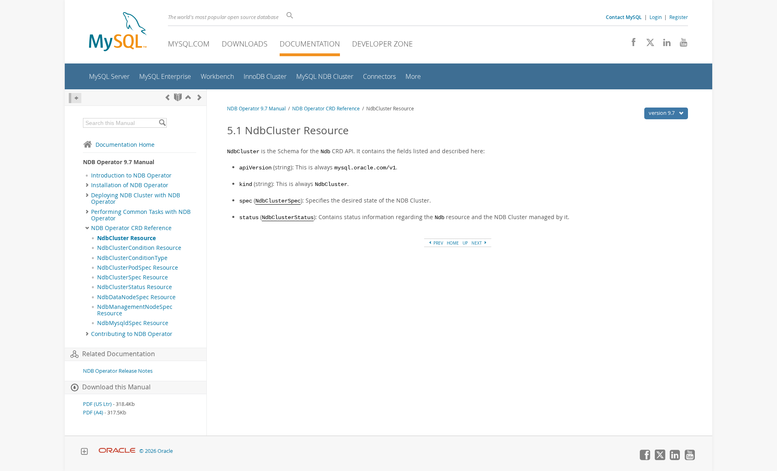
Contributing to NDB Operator (131, 334)
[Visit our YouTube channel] (680, 44)
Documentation (310, 44)
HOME (453, 243)
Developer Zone (382, 44)
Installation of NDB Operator (129, 185)
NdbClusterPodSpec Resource (137, 267)
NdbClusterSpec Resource (132, 277)
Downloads (244, 44)
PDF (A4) (93, 412)
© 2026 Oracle (156, 451)
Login (656, 17)
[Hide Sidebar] (75, 98)
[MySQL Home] (118, 32)
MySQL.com (189, 44)
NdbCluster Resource (126, 238)
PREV (437, 243)
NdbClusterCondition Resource (139, 247)
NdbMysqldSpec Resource (132, 323)
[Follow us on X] (647, 44)
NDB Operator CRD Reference (131, 228)
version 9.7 (662, 112)
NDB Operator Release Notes (118, 371)
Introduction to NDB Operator (131, 175)
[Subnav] (87, 185)
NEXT (477, 243)
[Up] (188, 97)
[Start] (178, 97)
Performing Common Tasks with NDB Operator (141, 215)
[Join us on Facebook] (630, 44)
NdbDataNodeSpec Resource (136, 297)
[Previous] (167, 97)
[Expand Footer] (84, 452)
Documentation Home (125, 144)
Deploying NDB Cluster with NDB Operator (135, 198)
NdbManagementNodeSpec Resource (134, 310)
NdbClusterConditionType (132, 258)
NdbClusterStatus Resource (134, 287)
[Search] (162, 122)
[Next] (199, 97)
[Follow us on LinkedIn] (663, 44)
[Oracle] (117, 451)
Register (678, 17)
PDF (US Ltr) (97, 404)
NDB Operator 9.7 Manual (256, 109)
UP (465, 243)
